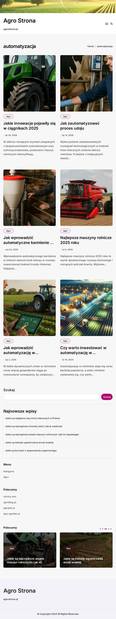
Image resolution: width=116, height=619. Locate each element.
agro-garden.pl (11, 513)
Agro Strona (19, 20)
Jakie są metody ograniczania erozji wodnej (29, 442)
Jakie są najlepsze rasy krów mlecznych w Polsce (32, 418)
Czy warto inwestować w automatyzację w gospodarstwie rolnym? (83, 352)
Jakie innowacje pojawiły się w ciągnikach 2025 (29, 126)
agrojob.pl (9, 507)
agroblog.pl (9, 502)
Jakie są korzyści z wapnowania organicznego (31, 450)
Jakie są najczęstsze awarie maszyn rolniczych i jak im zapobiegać (42, 434)
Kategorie (8, 471)
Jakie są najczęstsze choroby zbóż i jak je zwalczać (33, 426)
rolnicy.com (9, 496)
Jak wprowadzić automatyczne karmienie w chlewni (28, 242)
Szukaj (9, 390)
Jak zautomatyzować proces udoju (80, 126)
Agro (8, 116)
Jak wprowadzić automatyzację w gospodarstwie (19, 352)
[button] (108, 550)
